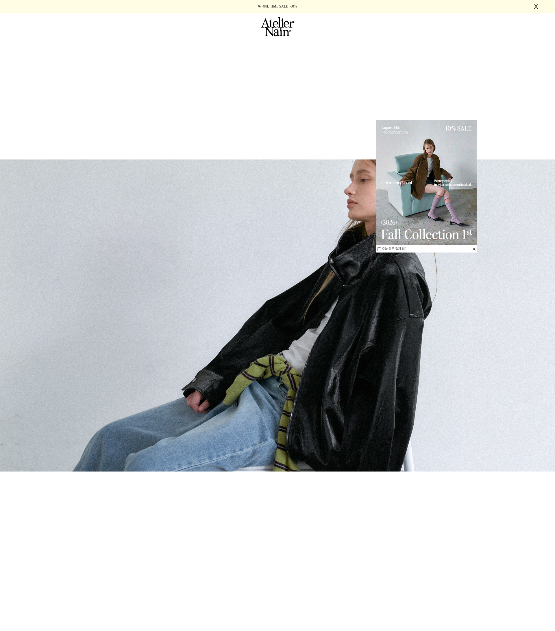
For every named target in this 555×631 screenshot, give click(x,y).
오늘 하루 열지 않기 (394, 249)
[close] (474, 249)
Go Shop (277, 618)
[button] (70, 599)
